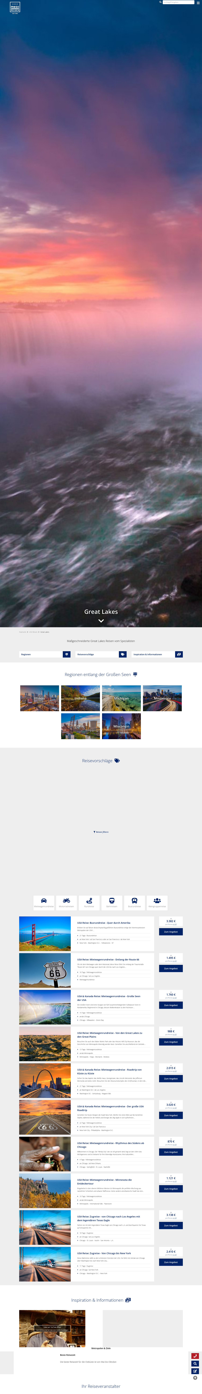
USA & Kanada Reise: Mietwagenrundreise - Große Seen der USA (108, 998)
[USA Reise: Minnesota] (45, 1207)
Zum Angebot (171, 931)
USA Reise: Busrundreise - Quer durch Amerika (103, 922)
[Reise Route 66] (45, 987)
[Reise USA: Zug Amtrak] (45, 1280)
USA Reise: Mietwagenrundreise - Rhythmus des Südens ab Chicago (110, 1145)
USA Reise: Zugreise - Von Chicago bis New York (104, 1253)
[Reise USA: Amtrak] (45, 1244)
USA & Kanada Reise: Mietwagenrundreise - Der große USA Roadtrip (110, 1108)
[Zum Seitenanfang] (195, 1378)
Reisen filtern (102, 832)
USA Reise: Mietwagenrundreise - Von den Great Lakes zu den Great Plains (109, 1034)
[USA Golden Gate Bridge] (45, 950)
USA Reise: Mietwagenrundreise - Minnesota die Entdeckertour (104, 1181)
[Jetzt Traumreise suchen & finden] (195, 1364)
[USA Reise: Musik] (45, 1170)
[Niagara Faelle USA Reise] (45, 1023)
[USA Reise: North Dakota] (45, 1060)
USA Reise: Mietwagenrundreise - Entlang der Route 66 (108, 959)
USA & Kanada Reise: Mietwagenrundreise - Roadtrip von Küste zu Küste (109, 1071)
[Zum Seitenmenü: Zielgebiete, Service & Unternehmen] (198, 2)
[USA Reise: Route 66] (45, 1133)
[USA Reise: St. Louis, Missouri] (45, 1097)
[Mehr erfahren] (101, 622)
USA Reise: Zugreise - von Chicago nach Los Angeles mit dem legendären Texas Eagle (108, 1218)
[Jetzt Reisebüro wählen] (195, 1371)
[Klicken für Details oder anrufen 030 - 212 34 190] (195, 1356)
